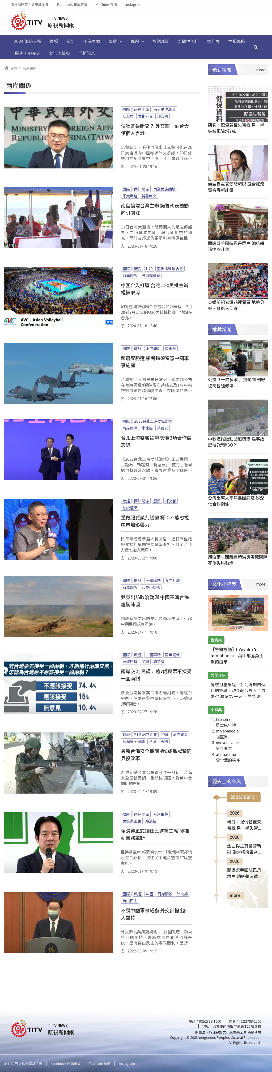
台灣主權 (160, 814)
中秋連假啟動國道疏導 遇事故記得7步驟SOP (236, 441)
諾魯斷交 (149, 195)
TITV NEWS (58, 18)
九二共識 (172, 580)
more (235, 895)
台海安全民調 (133, 741)
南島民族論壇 (164, 189)
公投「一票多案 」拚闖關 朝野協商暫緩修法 (236, 382)
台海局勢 (129, 661)
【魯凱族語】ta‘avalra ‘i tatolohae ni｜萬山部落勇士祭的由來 (237, 655)
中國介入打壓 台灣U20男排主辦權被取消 (154, 289)
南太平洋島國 (164, 109)
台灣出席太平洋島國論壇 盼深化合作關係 (236, 500)
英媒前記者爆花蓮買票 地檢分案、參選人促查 (236, 305)
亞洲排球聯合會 (170, 268)
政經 (138, 348)
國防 (126, 348)
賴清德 (150, 821)
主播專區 (236, 41)
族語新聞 (160, 41)
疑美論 (158, 661)
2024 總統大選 (27, 41)
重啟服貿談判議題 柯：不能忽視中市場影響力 (155, 521)
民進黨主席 (131, 821)
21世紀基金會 (145, 734)
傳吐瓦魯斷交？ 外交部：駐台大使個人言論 (155, 129)
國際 (126, 109)
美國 (164, 741)
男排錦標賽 (151, 275)
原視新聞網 (61, 25)
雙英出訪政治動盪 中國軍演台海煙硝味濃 (155, 601)
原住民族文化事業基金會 (30, 4)
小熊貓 (147, 428)
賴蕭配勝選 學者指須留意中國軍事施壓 (155, 361)
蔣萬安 (162, 428)
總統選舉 (129, 507)
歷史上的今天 (27, 53)
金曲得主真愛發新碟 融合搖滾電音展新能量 (236, 187)
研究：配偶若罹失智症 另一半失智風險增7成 (236, 128)
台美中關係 (151, 587)
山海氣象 (91, 41)
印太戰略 (129, 195)
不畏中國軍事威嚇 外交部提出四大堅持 (155, 914)
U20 (149, 268)
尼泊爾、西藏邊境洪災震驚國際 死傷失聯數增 (237, 560)
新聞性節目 (188, 41)
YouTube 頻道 (106, 4)
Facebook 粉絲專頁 (72, 4)
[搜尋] (255, 47)
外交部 (182, 893)
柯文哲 (170, 500)
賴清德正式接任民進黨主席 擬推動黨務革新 (155, 834)
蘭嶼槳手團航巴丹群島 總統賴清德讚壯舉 (236, 246)
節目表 (213, 41)
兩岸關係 (141, 109)
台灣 (152, 741)
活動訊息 (86, 53)
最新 (70, 41)
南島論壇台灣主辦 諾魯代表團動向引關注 (155, 209)
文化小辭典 (59, 53)
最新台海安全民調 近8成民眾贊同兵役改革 (156, 754)
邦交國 (162, 116)
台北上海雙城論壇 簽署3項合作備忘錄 (156, 441)
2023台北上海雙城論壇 (153, 421)
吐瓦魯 (128, 116)
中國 (165, 734)
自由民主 (129, 900)
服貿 (157, 500)
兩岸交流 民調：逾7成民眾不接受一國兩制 (156, 675)
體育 (138, 268)
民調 (145, 661)
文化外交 (145, 116)
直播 (54, 41)
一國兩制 (153, 580)
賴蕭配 (170, 348)
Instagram (133, 4)
